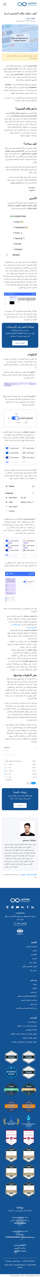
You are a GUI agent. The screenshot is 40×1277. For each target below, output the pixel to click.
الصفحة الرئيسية (32, 874)
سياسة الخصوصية (19, 1264)
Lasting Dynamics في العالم (27, 996)
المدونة (34, 958)
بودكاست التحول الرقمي (29, 1000)
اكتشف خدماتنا (20, 343)
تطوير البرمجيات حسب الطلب (27, 1026)
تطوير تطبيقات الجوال (30, 1038)
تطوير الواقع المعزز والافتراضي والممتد (24, 1042)
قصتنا (35, 984)
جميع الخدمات (32, 1022)
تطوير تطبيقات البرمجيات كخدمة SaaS (24, 1034)
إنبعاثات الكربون (31, 1264)
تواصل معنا (33, 962)
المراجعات (33, 992)
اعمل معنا (33, 970)
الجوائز (34, 988)
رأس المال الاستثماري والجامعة (26, 1008)
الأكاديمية (34, 954)
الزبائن (35, 950)
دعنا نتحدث (20, 805)
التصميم (22, 874)
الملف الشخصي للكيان (29, 966)
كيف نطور (33, 1004)
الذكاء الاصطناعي (31, 1030)
